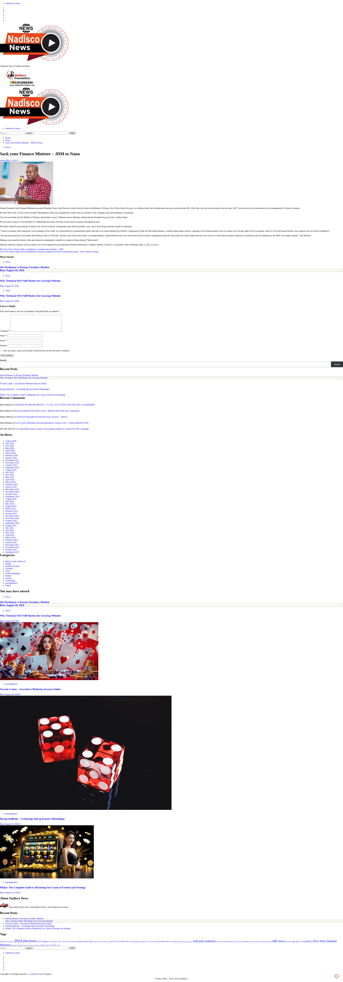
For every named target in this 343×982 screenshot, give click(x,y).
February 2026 (11, 455)
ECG (113, 941)
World (8, 585)
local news (223, 941)
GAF (130, 942)
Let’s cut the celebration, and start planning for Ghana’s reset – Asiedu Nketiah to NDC (52, 423)
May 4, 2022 (11, 160)
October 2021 (11, 549)
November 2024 (12, 492)
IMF (175, 942)
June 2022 (9, 530)
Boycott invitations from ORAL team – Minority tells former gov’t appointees (47, 411)
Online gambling (12, 573)
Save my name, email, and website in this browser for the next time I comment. (36, 351)
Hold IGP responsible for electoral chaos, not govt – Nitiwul (42, 417)
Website (3, 345)
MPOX (246, 941)
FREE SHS (124, 942)
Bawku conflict (83, 941)
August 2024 (10, 499)
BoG (91, 942)
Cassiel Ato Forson (104, 941)
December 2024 (12, 489)
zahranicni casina (12, 3)
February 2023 (11, 511)
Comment (5, 331)
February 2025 (11, 484)
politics (308, 941)
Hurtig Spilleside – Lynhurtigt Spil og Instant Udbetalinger (24, 389)
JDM (195, 941)
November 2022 (12, 518)
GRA (167, 942)
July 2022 (9, 528)
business (95, 941)
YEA (58, 945)
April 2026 (10, 450)
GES (151, 941)
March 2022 (10, 537)
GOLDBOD (161, 942)
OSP (302, 942)
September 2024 (12, 496)
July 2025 (9, 472)
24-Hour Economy (6, 942)
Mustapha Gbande (266, 941)
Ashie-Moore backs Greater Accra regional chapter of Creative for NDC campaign (54, 429)
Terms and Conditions (178, 979)
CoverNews (34, 974)
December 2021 (12, 545)
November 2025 (12, 463)
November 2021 (12, 547)
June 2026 (9, 446)
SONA (42, 945)
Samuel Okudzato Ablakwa (31, 945)
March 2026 (10, 453)
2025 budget (42, 941)
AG (50, 941)
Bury (3, 270)
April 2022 (10, 535)
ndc (275, 941)
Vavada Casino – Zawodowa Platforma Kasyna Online (23, 383)
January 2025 (11, 487)
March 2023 (10, 508)
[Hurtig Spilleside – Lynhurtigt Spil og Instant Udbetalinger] (86, 809)
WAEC (47, 945)
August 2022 (10, 525)
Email (3, 340)
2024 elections (25, 941)
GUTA (172, 941)
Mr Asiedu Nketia (254, 941)
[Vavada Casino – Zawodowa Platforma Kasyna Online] (49, 679)
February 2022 (11, 540)
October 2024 (11, 494)
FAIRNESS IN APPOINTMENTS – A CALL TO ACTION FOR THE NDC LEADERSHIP (54, 405)
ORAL (298, 942)
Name (3, 335)
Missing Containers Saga (236, 941)
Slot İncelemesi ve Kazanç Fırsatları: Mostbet (24, 267)
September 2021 (12, 552)
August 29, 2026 (12, 286)
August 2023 (10, 506)
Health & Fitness (12, 566)
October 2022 (11, 521)
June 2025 (9, 475)
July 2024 (9, 501)
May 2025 (9, 477)
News (7, 147)
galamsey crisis (145, 941)
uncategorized (11, 583)
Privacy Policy (161, 979)
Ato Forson (73, 942)
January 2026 (11, 458)
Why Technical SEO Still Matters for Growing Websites (30, 280)
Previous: (31, 249)
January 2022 (11, 542)
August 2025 (10, 470)
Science (8, 578)
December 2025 (12, 460)
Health (8, 564)
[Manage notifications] (337, 976)
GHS (154, 941)
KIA (217, 941)
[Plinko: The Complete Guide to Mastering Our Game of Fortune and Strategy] (47, 878)
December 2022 (12, 516)
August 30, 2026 (15, 270)
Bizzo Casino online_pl (15, 561)
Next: (49, 251)
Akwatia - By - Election (59, 942)
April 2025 (10, 479)
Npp (293, 941)
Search (3, 360)
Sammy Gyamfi (16, 945)
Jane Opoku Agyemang (185, 941)
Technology (10, 580)
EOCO (118, 941)
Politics (8, 576)
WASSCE (53, 945)
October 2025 (11, 465)
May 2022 (9, 533)
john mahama (207, 941)
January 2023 (11, 513)
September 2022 (12, 523)
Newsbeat (288, 941)
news (281, 941)
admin (3, 160)
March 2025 (10, 482)
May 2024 (9, 504)
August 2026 (10, 441)
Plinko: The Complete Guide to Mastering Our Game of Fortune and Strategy (33, 395)
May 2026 (9, 448)
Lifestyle (9, 568)
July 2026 (9, 443)
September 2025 (12, 467)
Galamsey (136, 942)
